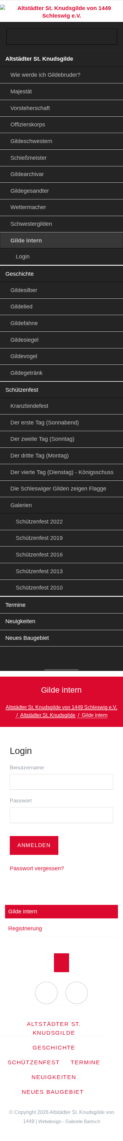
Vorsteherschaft (30, 108)
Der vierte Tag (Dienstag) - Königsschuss (62, 472)
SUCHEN (112, 15)
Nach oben (61, 962)
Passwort (21, 801)
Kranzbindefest (29, 406)
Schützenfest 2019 (39, 538)
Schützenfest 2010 (39, 587)
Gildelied (21, 306)
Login (23, 256)
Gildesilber (23, 290)
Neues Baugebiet (27, 638)
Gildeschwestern (31, 141)
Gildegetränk (26, 373)
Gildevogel (23, 356)
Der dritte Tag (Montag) (39, 455)
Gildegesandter (29, 191)
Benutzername (27, 768)
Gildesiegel (24, 340)
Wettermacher (28, 207)
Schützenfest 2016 (39, 554)
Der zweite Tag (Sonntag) (42, 439)
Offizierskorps (27, 124)
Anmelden (33, 845)
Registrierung (25, 928)
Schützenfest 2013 (39, 571)
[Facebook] (52, 660)
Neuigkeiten (20, 621)
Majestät (21, 91)
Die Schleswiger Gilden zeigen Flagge (58, 488)
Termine (15, 605)
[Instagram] (70, 660)
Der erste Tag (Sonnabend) (44, 422)
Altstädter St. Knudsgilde (39, 59)
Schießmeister (28, 158)
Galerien (21, 505)
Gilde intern (22, 911)
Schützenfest (21, 390)
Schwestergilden (31, 224)
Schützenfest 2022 (39, 521)
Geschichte (19, 274)
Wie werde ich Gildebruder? (45, 75)
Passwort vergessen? (37, 868)
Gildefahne (24, 323)
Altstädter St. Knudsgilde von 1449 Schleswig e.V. (61, 707)
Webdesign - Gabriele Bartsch (69, 1121)
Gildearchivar (27, 174)
